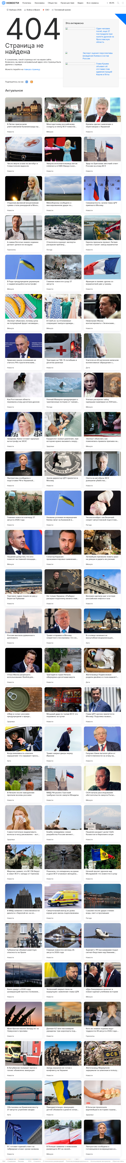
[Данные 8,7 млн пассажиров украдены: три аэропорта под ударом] (63, 1020)
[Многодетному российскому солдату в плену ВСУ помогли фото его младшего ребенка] (63, 115)
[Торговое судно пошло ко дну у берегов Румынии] (23, 587)
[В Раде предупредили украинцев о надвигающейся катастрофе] (23, 273)
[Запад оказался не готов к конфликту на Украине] (63, 1059)
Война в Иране (33, 10)
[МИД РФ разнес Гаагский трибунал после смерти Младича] (63, 784)
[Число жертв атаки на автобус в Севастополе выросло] (23, 155)
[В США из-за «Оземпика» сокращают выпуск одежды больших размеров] (63, 312)
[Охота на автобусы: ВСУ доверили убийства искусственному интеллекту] (102, 469)
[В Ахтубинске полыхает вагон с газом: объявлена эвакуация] (23, 1059)
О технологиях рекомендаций (53, 1161)
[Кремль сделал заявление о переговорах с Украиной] (102, 115)
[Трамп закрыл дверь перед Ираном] (63, 745)
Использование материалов (100, 1161)
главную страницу (32, 69)
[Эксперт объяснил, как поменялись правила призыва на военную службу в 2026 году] (102, 430)
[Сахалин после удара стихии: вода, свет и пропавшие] (102, 902)
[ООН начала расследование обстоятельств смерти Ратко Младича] (102, 784)
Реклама (21, 1161)
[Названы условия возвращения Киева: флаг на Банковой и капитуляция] (63, 509)
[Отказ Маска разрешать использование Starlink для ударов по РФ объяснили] (23, 666)
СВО (47, 10)
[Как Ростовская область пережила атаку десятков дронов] (23, 391)
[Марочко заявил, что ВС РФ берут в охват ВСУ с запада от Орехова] (23, 863)
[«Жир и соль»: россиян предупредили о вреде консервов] (23, 705)
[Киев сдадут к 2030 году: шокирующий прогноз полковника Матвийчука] (23, 980)
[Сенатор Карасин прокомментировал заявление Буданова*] (63, 548)
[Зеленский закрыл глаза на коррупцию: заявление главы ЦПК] (63, 980)
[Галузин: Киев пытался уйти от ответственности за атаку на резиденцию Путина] (102, 745)
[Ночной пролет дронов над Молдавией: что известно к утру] (102, 863)
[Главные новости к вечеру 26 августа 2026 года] (63, 941)
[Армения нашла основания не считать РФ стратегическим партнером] (23, 351)
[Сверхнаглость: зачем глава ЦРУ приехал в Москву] (102, 194)
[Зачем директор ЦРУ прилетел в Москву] (63, 469)
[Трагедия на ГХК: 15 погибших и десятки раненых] (63, 351)
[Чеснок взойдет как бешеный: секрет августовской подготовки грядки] (102, 509)
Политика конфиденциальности (77, 1161)
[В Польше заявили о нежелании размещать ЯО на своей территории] (63, 1138)
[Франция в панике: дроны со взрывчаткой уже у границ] (102, 273)
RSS (29, 1161)
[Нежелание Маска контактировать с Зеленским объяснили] (102, 312)
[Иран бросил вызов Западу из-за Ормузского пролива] (23, 1020)
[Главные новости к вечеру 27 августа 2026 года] (23, 509)
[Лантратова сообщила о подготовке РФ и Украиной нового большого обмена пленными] (23, 469)
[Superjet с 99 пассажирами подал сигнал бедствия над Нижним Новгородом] (102, 941)
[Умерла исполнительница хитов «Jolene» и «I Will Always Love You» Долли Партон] (63, 155)
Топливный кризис (62, 10)
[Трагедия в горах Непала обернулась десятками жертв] (63, 666)
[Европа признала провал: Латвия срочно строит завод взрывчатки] (102, 233)
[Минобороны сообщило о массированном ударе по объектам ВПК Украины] (63, 194)
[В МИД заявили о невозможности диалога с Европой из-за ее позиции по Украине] (23, 902)
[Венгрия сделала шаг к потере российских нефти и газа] (102, 587)
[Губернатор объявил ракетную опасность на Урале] (23, 941)
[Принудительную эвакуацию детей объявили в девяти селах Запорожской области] (63, 1098)
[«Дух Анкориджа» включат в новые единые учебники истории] (102, 980)
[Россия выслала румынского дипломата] (23, 627)
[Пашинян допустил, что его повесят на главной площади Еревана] (23, 548)
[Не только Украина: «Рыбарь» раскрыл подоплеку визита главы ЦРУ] (63, 587)
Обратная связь (118, 1161)
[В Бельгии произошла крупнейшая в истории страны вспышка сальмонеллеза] (102, 1098)
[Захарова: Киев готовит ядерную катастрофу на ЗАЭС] (23, 430)
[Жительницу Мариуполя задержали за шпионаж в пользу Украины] (102, 1059)
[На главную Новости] (12, 3)
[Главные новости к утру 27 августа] (63, 273)
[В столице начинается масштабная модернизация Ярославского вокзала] (102, 627)
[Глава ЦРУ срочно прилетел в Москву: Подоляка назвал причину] (102, 705)
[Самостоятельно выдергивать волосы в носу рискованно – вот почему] (23, 823)
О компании (12, 1161)
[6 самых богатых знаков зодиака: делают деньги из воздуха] (23, 233)
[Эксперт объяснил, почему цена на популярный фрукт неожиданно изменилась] (23, 312)
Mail (3, 1161)
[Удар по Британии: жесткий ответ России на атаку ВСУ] (102, 155)
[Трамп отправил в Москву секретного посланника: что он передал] (63, 627)
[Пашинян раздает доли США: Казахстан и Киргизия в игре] (102, 823)
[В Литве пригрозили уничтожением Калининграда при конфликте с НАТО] (23, 115)
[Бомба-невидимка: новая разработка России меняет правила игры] (63, 823)
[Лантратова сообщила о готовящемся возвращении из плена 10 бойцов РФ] (102, 1138)
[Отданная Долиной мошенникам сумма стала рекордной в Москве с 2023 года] (23, 194)
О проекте (37, 1161)
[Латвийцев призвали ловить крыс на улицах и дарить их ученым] (102, 548)
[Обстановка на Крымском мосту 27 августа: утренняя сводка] (23, 1098)
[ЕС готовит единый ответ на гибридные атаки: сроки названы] (23, 1138)
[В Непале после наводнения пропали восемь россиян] (23, 784)
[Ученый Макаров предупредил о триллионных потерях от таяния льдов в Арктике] (63, 391)
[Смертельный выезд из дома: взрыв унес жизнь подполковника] (63, 902)
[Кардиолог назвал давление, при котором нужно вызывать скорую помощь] (63, 430)
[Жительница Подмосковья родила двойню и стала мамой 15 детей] (102, 666)
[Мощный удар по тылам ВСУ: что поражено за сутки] (63, 705)
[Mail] (3, 3)
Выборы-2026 (15, 10)
